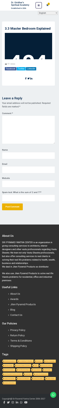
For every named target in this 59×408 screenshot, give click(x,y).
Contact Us (16, 315)
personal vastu (46, 365)
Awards (14, 299)
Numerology (8, 365)
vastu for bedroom (41, 374)
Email (4, 164)
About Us (15, 293)
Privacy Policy (17, 330)
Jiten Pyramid (50, 361)
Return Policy (17, 335)
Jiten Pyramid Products (23, 304)
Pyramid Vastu (9, 369)
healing (39, 361)
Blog (12, 309)
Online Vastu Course (23, 365)
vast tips (28, 374)
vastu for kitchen (24, 378)
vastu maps (50, 378)
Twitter (21, 68)
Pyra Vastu (36, 369)
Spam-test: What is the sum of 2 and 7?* (21, 192)
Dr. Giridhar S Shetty (25, 361)
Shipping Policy (18, 346)
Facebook (10, 68)
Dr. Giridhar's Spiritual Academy (20, 3)
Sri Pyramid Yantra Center (13, 374)
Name (5, 150)
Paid (35, 365)
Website (6, 178)
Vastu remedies (9, 383)
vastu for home (9, 378)
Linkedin (31, 68)
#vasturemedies (10, 361)
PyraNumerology (23, 369)
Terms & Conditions (21, 340)
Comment (7, 113)
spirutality (47, 369)
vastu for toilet (38, 378)
